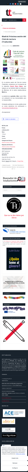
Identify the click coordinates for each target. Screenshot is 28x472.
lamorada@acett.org (6, 398)
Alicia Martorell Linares (16, 242)
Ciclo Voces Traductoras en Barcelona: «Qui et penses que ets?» (18, 166)
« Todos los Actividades (8, 28)
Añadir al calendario (10, 119)
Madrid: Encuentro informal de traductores (6, 166)
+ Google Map (20, 161)
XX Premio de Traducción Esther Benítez (14, 241)
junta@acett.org (5, 401)
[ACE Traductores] (14, 12)
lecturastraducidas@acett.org (9, 108)
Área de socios (22, 1)
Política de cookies (20, 453)
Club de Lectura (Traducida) (8, 142)
